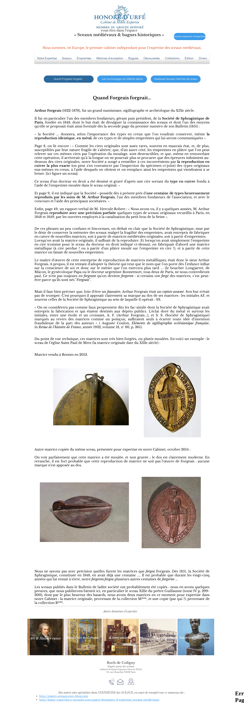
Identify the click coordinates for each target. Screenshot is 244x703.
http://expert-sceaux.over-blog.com (63, 696)
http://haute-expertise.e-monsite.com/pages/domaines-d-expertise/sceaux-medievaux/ (99, 699)
